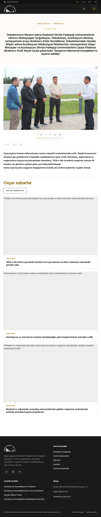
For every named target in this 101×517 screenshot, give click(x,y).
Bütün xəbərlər (15, 191)
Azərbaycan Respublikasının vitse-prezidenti (23, 491)
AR (96, 2)
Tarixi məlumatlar (61, 456)
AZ (77, 2)
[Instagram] (13, 471)
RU (89, 2)
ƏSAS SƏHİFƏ (43, 24)
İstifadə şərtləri (91, 512)
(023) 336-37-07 (12, 2)
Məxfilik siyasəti (77, 512)
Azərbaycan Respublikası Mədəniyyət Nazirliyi (24, 499)
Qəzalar (56, 464)
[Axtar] (84, 9)
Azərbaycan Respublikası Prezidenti (20, 486)
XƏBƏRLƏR (58, 24)
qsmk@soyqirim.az (62, 496)
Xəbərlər (56, 460)
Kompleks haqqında (62, 452)
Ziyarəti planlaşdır (61, 468)
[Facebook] (6, 471)
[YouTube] (19, 471)
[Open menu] (94, 9)
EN (84, 2)
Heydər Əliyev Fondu (13, 495)
